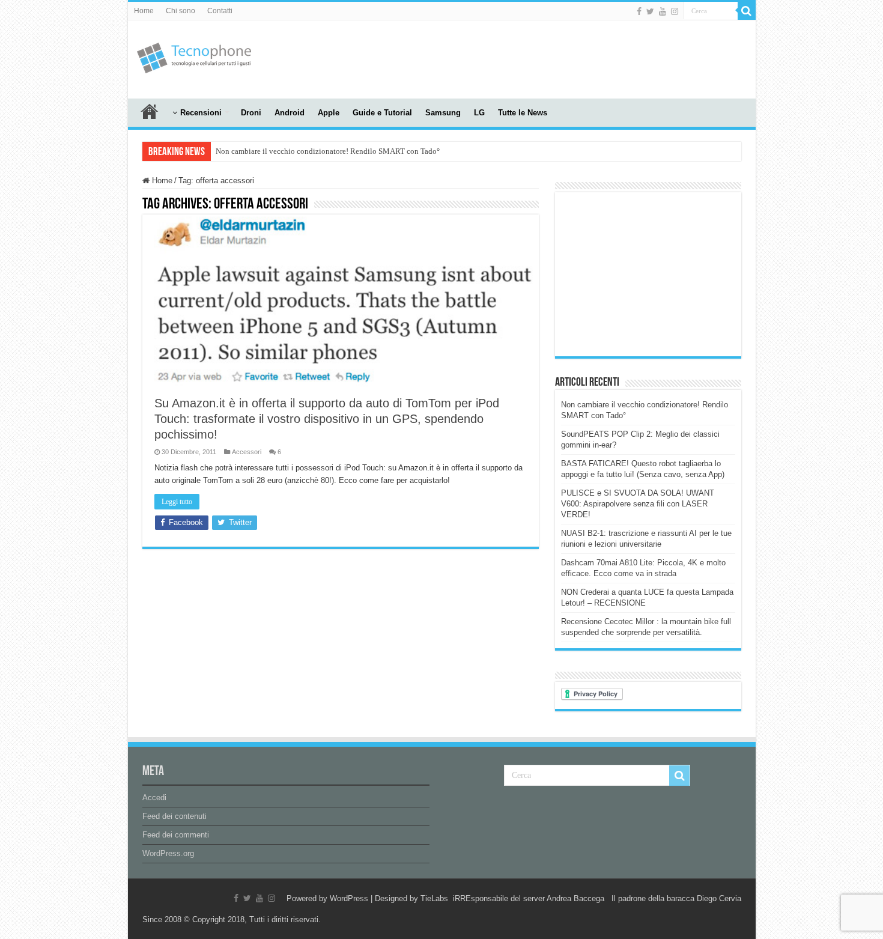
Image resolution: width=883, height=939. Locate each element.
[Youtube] (662, 11)
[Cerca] (747, 11)
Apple (328, 112)
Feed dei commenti (175, 834)
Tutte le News (522, 112)
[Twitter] (650, 11)
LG (479, 112)
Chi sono (180, 11)
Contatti (219, 11)
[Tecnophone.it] (194, 55)
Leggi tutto (177, 501)
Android (290, 112)
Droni (251, 112)
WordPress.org (168, 853)
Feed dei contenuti (174, 816)
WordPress (349, 898)
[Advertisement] (528, 59)
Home (144, 11)
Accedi (154, 797)
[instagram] (674, 11)
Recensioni (201, 112)
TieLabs (434, 898)
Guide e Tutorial (382, 112)
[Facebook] (639, 11)
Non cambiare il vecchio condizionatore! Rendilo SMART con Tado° (328, 151)
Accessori (246, 451)
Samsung (443, 112)
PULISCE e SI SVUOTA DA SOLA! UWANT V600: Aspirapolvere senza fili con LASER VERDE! (637, 503)
